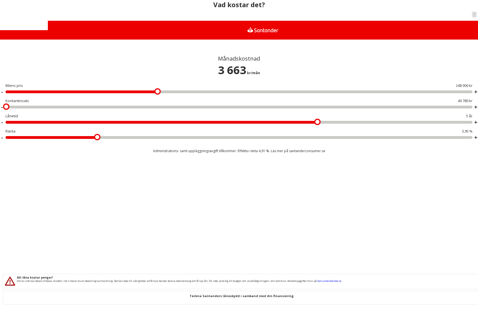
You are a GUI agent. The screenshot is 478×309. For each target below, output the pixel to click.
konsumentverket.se (329, 280)
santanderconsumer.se (307, 151)
